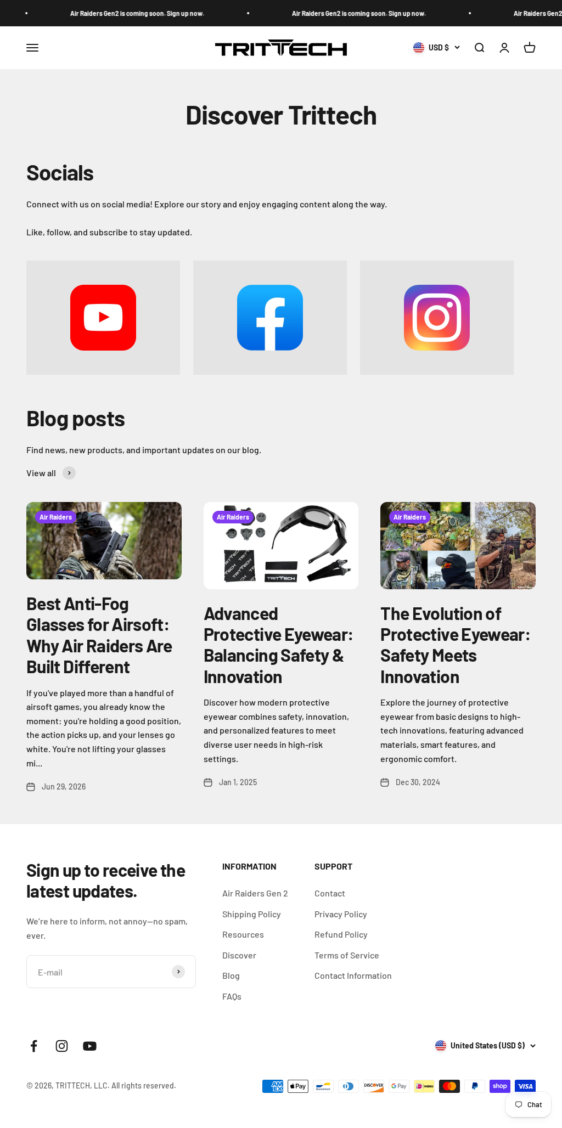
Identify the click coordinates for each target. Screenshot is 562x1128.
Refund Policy (341, 934)
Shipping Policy (251, 914)
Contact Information (353, 975)
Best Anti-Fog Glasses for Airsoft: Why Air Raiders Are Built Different (99, 634)
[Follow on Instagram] (61, 1046)
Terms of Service (346, 955)
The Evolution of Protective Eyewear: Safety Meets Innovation (455, 644)
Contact (329, 893)
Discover (239, 955)
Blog (231, 975)
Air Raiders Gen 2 (255, 893)
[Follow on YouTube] (89, 1046)
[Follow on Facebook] (33, 1046)
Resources (243, 934)
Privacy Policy (340, 914)
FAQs (231, 996)
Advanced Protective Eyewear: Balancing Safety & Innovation (279, 644)
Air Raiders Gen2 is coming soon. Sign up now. (131, 13)
